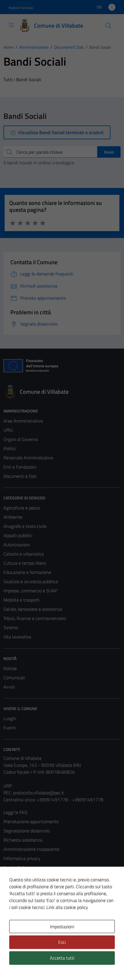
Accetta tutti (62, 957)
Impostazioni (62, 926)
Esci (62, 942)
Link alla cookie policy (67, 907)
